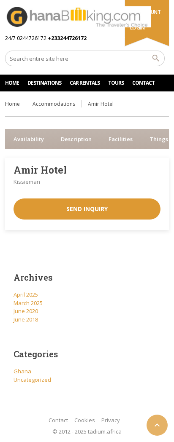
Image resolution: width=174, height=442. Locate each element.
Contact (58, 420)
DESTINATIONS (44, 82)
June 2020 (26, 311)
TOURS (116, 82)
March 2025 (28, 303)
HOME (12, 82)
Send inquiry (87, 209)
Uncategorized (32, 379)
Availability (29, 139)
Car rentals (85, 82)
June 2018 (26, 319)
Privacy (110, 420)
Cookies (84, 420)
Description (76, 139)
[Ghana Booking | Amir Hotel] (78, 16)
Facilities (121, 139)
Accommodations (54, 103)
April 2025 (26, 294)
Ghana (22, 371)
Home (12, 103)
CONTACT (143, 82)
